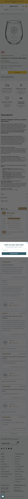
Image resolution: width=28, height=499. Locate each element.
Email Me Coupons (14, 253)
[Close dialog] (27, 242)
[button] (3, 496)
